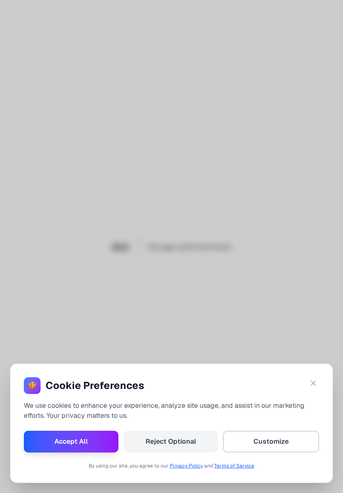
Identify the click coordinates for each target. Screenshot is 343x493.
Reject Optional (171, 441)
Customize (271, 441)
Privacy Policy (186, 466)
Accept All (71, 441)
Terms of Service (234, 466)
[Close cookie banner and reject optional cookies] (313, 383)
